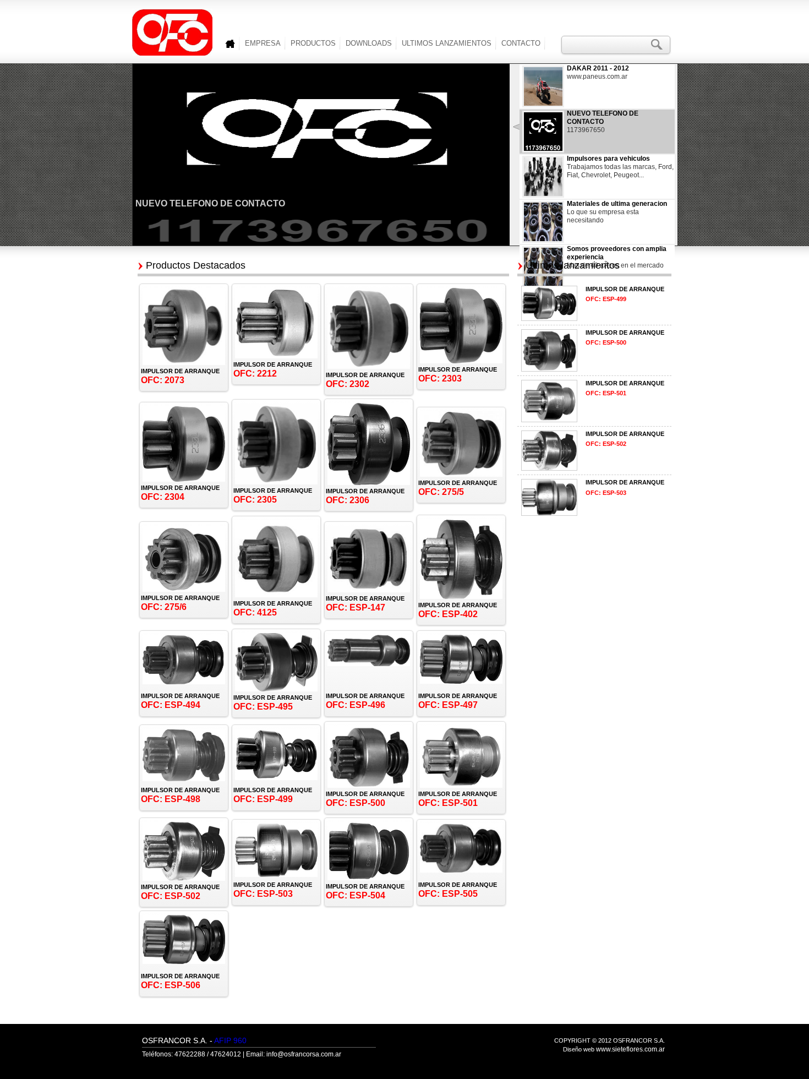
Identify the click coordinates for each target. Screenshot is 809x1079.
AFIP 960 (230, 1040)
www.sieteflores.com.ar (630, 1049)
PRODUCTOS (313, 43)
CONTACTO (520, 43)
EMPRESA (263, 43)
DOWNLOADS (369, 43)
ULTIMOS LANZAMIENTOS (446, 43)
